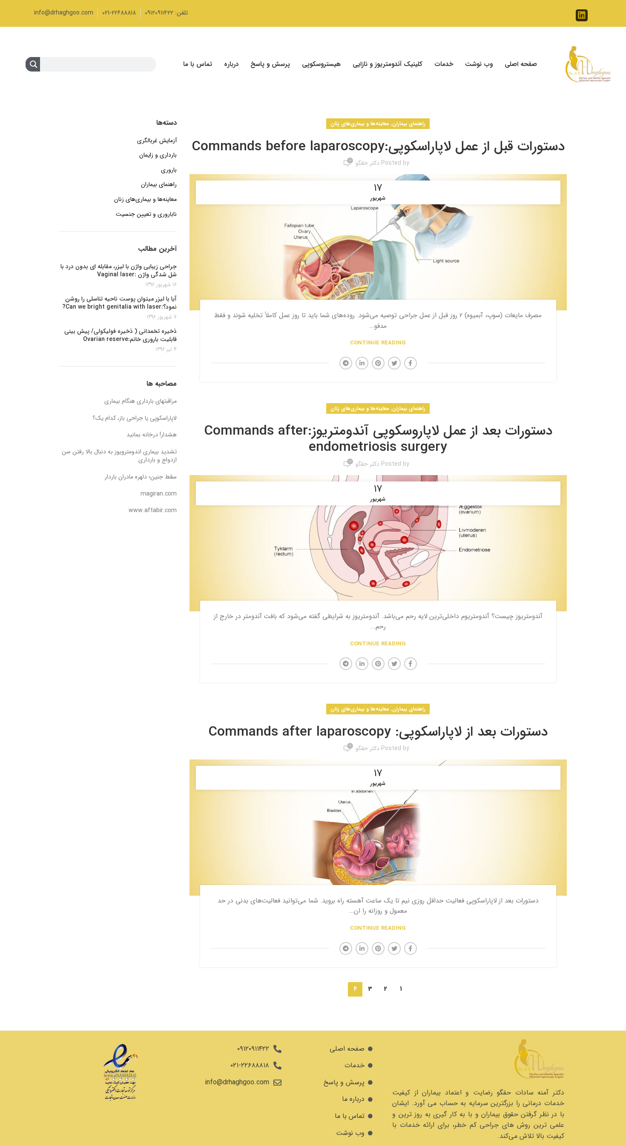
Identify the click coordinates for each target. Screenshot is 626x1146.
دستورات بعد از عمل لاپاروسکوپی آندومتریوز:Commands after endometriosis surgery (378, 439)
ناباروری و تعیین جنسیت (146, 214)
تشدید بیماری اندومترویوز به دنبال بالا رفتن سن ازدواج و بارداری (119, 456)
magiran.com (159, 494)
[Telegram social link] (345, 363)
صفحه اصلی (521, 64)
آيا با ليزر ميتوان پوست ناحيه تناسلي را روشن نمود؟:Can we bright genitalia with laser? (119, 303)
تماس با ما (197, 64)
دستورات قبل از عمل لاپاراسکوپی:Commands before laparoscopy (378, 147)
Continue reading (378, 343)
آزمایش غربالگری (157, 141)
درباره (231, 64)
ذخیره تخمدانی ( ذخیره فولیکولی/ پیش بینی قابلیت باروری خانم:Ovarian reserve (120, 335)
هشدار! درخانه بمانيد (151, 434)
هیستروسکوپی (321, 64)
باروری (169, 170)
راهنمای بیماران (408, 124)
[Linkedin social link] (362, 363)
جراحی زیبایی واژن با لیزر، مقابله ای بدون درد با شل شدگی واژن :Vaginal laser (118, 271)
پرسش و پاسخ (270, 64)
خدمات (443, 64)
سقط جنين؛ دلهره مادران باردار (141, 476)
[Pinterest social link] (378, 363)
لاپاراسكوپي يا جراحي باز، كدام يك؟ (134, 418)
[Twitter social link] (394, 363)
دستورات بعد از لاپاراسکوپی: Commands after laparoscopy (378, 732)
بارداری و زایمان (158, 155)
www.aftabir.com (153, 510)
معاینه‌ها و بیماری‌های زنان (359, 124)
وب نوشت (479, 64)
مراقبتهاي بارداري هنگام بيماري (140, 401)
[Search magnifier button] (33, 66)
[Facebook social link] (410, 363)
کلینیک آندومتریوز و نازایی (387, 64)
